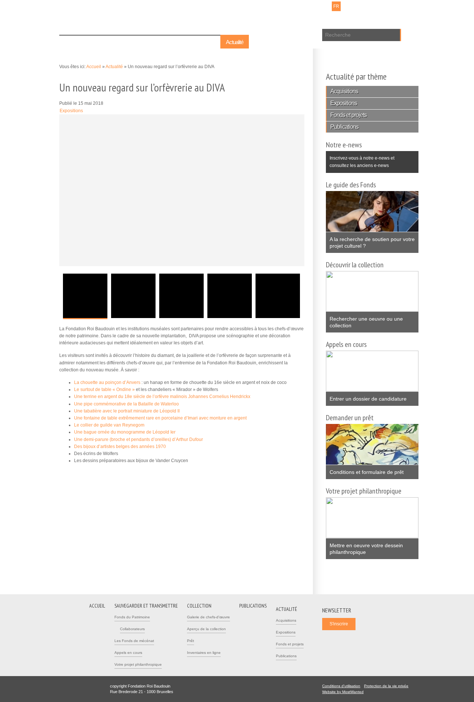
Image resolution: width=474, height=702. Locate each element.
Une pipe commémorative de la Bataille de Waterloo (126, 404)
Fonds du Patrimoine (132, 617)
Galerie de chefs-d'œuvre (208, 617)
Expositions (71, 110)
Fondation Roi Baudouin (166, 17)
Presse (297, 6)
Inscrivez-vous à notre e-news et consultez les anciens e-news (360, 159)
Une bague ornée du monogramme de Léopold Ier (125, 432)
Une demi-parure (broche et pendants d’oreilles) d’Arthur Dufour (138, 439)
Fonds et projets (348, 115)
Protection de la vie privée (386, 686)
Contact (278, 6)
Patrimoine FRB (98, 26)
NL (327, 6)
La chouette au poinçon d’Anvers (107, 382)
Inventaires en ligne (204, 653)
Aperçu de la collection (206, 629)
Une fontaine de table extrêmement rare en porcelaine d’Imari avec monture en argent (160, 418)
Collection (169, 42)
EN (346, 6)
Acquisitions (344, 91)
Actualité (234, 42)
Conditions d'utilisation (341, 686)
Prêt (190, 641)
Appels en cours (128, 653)
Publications (202, 42)
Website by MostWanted (345, 692)
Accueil (72, 42)
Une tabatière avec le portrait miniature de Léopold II (127, 411)
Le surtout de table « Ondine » (104, 389)
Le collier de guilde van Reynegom (109, 425)
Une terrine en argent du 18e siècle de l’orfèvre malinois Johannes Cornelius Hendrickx (162, 396)
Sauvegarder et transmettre (119, 42)
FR (336, 6)
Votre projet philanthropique (138, 664)
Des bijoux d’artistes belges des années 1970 (120, 446)
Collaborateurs (132, 629)
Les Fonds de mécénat (134, 641)
